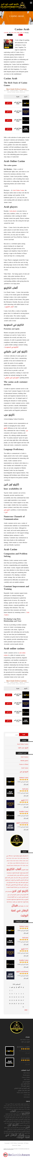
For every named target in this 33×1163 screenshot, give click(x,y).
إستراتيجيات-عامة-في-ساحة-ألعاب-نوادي (21, 1116)
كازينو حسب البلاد (23, 747)
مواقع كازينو (20, 906)
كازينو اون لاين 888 (21, 1128)
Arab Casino (24, 768)
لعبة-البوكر (18, 899)
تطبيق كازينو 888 (24, 882)
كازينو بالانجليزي (25, 897)
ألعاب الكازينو (9, 306)
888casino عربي (9, 856)
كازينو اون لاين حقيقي (12, 377)
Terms (19, 1145)
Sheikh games (24, 760)
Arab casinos (14, 858)
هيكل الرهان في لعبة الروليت (19, 910)
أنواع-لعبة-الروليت (15, 873)
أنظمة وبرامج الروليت (24, 873)
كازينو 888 (21, 885)
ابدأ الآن (9, 103)
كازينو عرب (19, 897)
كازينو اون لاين (7, 511)
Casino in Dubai (23, 764)
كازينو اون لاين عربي (12, 895)
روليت (19, 882)
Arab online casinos (22, 858)
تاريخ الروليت (7, 880)
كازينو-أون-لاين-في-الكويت (12, 1121)
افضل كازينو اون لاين (11, 875)
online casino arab (21, 33)
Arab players (12, 211)
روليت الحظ (15, 882)
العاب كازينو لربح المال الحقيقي (22, 1088)
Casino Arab (13, 33)
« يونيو (26, 1010)
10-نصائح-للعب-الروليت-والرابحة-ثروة (20, 856)
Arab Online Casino (18, 190)
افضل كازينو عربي (24, 878)
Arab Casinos (24, 757)
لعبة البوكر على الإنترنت (17, 902)
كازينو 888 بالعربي (14, 885)
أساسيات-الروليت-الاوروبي (21, 1112)
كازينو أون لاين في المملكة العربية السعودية (16, 887)
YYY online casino (24, 865)
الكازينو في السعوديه (11, 347)
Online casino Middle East (15, 863)
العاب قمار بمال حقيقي (15, 878)
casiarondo (6, 33)
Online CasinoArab (18, 1143)
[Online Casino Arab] (13, 8)
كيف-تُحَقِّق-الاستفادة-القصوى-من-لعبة (18, 1130)
